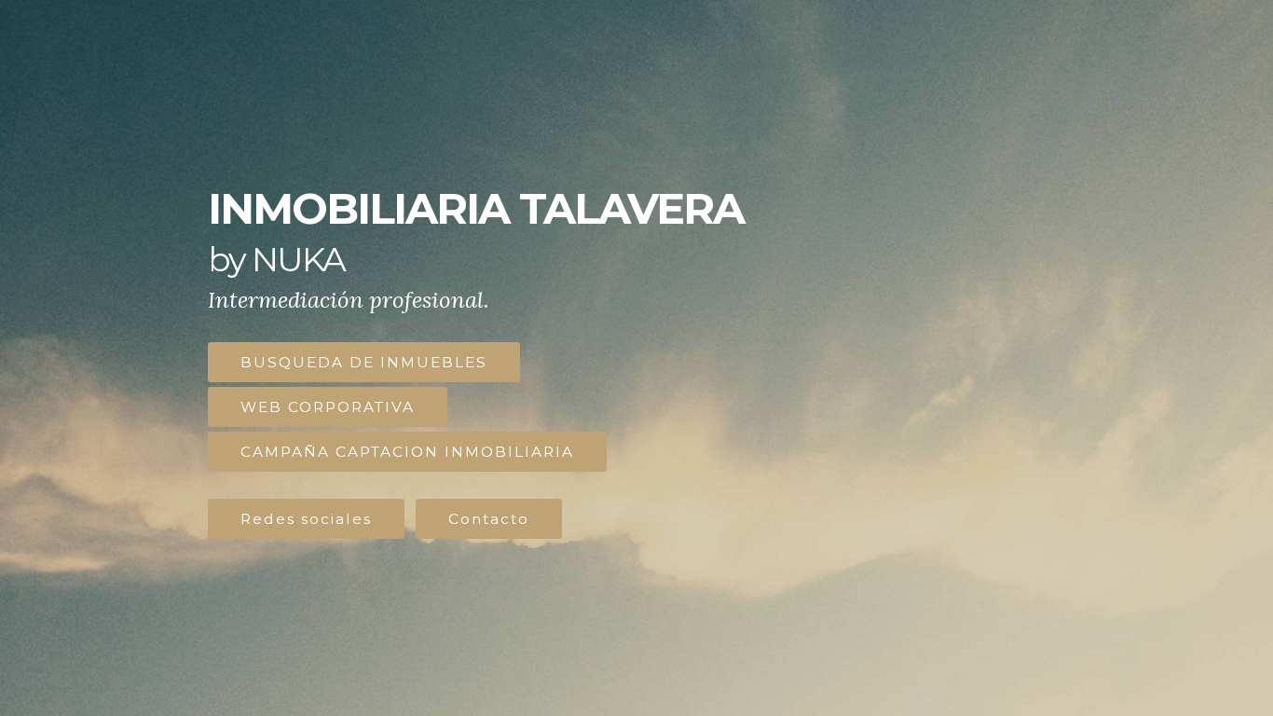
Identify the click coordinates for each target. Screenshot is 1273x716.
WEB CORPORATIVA (327, 407)
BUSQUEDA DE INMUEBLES (363, 362)
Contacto (488, 519)
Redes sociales (306, 519)
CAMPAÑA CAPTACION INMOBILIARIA (407, 452)
